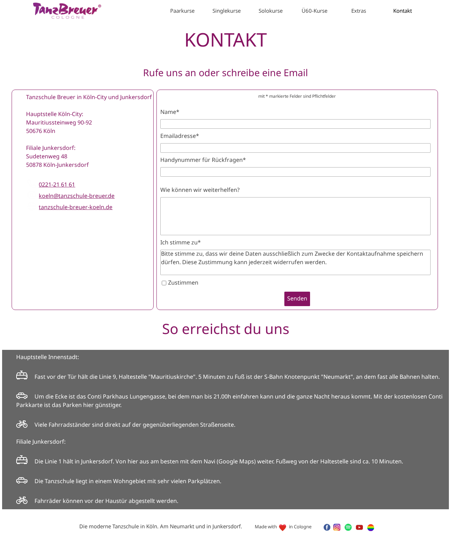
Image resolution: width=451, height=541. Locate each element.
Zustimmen (183, 283)
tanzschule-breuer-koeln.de (75, 207)
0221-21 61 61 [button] (57, 185)
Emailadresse (179, 136)
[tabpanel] (225, 74)
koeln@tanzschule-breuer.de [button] (77, 196)
